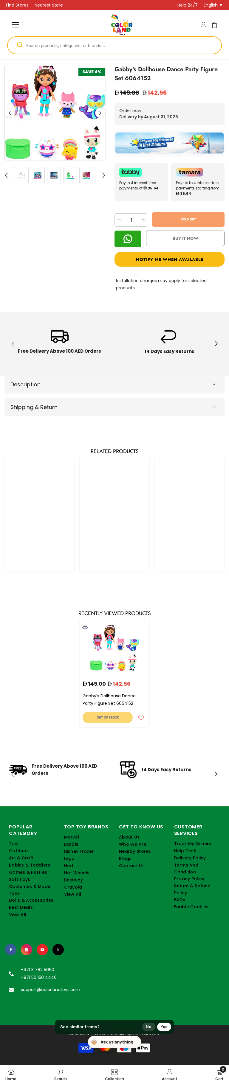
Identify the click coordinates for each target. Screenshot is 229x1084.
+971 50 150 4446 (39, 977)
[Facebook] (10, 949)
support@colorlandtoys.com (50, 990)
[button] (9, 113)
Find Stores (17, 5)
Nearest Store (49, 5)
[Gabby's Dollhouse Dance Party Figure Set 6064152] (114, 648)
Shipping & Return (34, 407)
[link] (59, 344)
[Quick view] (85, 627)
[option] (55, 113)
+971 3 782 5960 (37, 970)
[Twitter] (58, 949)
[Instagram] (26, 949)
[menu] (15, 24)
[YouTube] (42, 949)
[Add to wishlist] (141, 717)
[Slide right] (216, 344)
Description (25, 384)
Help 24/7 (187, 5)
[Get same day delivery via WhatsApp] (169, 143)
